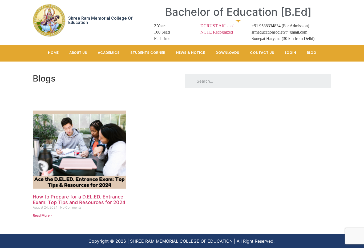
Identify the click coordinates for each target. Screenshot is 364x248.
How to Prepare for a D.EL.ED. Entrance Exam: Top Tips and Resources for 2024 (79, 199)
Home (53, 52)
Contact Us (262, 52)
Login (290, 52)
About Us (78, 52)
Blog (311, 52)
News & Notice (190, 52)
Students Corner (147, 52)
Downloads (227, 52)
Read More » (42, 215)
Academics (109, 52)
